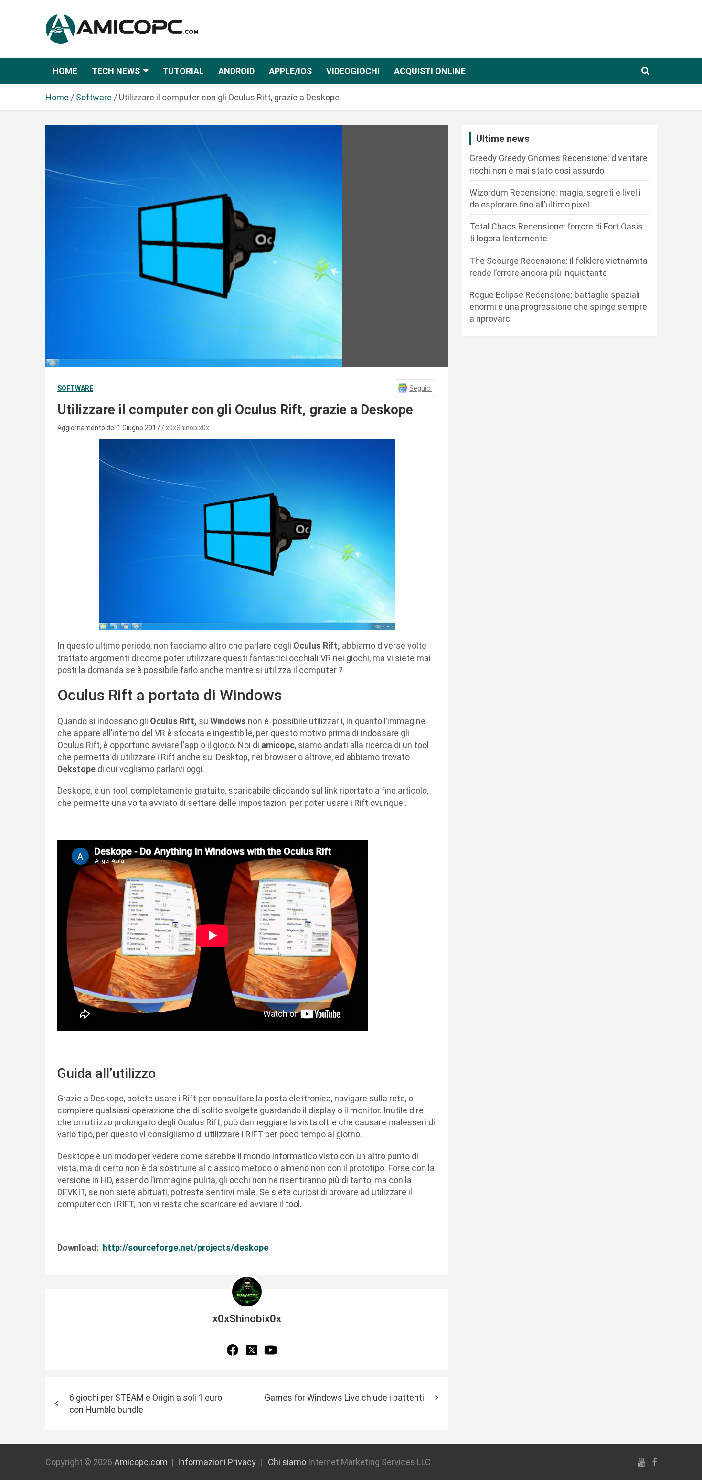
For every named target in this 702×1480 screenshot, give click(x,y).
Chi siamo (287, 1462)
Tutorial (183, 71)
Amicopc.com (141, 1462)
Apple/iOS (290, 71)
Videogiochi (353, 71)
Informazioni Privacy (217, 1462)
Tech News (116, 71)
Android (236, 71)
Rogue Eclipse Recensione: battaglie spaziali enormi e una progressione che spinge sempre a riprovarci (558, 307)
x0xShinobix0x (187, 428)
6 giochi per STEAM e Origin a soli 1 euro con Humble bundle (145, 1404)
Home (65, 71)
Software (75, 388)
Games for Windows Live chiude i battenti (344, 1398)
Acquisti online (430, 71)
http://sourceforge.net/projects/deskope (185, 1247)
